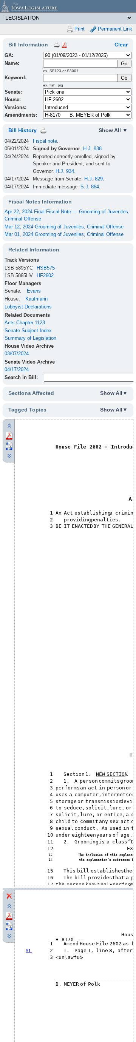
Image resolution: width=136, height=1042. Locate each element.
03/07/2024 (17, 353)
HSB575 (46, 268)
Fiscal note (45, 141)
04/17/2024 (17, 369)
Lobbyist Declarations (28, 307)
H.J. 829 (93, 179)
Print (79, 29)
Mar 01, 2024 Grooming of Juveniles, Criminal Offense (64, 234)
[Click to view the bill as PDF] (9, 435)
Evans (34, 291)
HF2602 (45, 275)
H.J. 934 (65, 171)
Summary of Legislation (30, 338)
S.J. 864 (89, 187)
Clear (121, 44)
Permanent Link (114, 29)
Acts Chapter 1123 (25, 322)
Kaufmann (36, 299)
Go (124, 78)
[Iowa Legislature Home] (68, 6)
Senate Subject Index (28, 330)
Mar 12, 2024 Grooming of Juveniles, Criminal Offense (64, 227)
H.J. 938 (92, 148)
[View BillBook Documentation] (64, 45)
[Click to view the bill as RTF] (9, 446)
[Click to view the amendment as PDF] (9, 915)
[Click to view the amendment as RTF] (9, 925)
